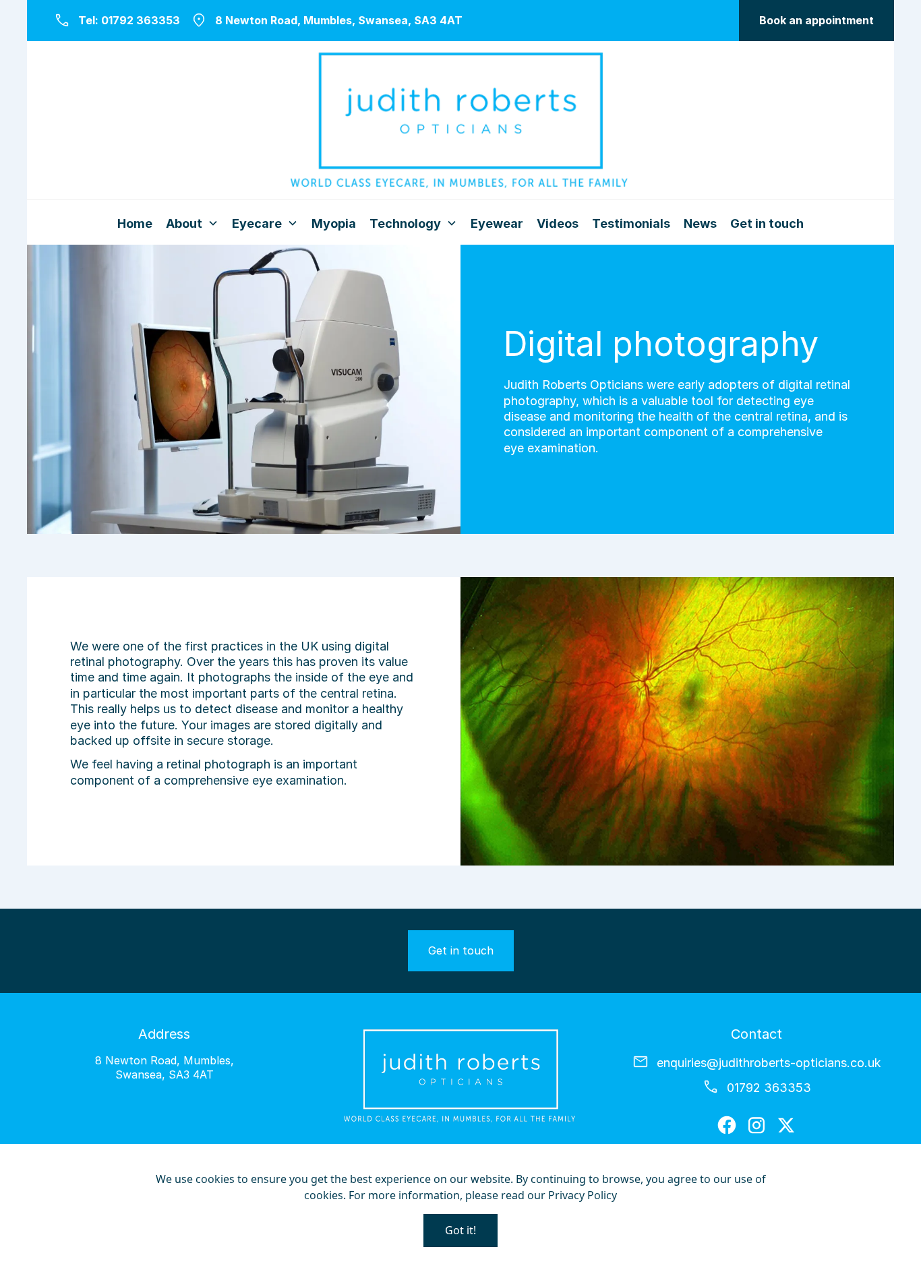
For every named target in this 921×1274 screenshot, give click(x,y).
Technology (405, 223)
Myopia (333, 223)
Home (134, 223)
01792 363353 (140, 20)
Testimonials (631, 223)
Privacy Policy (582, 1195)
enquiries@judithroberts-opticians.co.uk (769, 1063)
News (700, 223)
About (184, 223)
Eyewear (497, 223)
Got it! (460, 1230)
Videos (557, 223)
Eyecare (257, 223)
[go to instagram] (756, 1125)
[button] (816, 20)
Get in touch (767, 223)
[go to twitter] (786, 1125)
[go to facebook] (727, 1125)
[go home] (460, 123)
